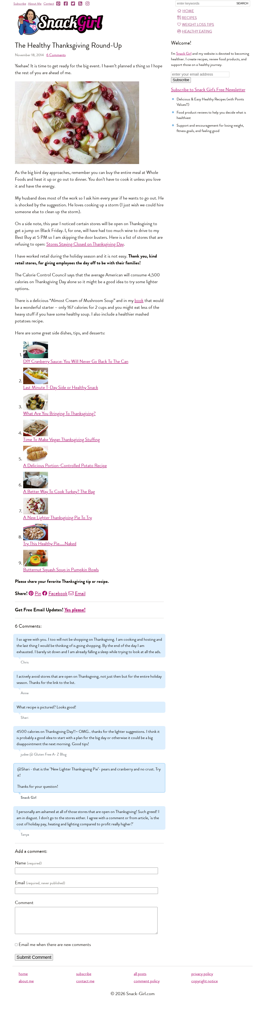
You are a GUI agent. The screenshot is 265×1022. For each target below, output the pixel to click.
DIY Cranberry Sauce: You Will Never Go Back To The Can (75, 361)
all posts (140, 974)
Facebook (57, 593)
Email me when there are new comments (55, 944)
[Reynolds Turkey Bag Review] (93, 480)
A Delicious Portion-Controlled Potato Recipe (65, 465)
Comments (56, 55)
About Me (34, 3)
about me (26, 981)
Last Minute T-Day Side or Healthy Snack (60, 387)
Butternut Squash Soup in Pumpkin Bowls (61, 569)
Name (20, 863)
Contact (48, 3)
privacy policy (202, 974)
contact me (85, 981)
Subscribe (19, 3)
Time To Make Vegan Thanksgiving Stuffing (61, 439)
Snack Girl (184, 53)
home (23, 974)
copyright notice (204, 981)
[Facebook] (66, 3)
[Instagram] (88, 3)
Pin (38, 593)
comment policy (147, 981)
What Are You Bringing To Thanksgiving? (59, 413)
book (139, 300)
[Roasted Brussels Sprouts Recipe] (93, 402)
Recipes (189, 17)
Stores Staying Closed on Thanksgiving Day (85, 244)
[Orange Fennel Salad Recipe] (93, 376)
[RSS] (80, 3)
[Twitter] (73, 3)
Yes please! (75, 609)
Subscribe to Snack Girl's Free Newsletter (208, 89)
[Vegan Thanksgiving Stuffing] (93, 428)
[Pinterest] (58, 3)
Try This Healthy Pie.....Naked (49, 543)
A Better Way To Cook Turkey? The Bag (59, 491)
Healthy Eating (197, 31)
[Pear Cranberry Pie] (93, 506)
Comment (24, 902)
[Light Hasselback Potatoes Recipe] (93, 454)
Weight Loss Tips (198, 24)
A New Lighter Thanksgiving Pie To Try (57, 517)
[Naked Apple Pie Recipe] (93, 532)
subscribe (83, 974)
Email (80, 593)
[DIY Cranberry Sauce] (93, 350)
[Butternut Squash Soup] (93, 558)
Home (188, 11)
